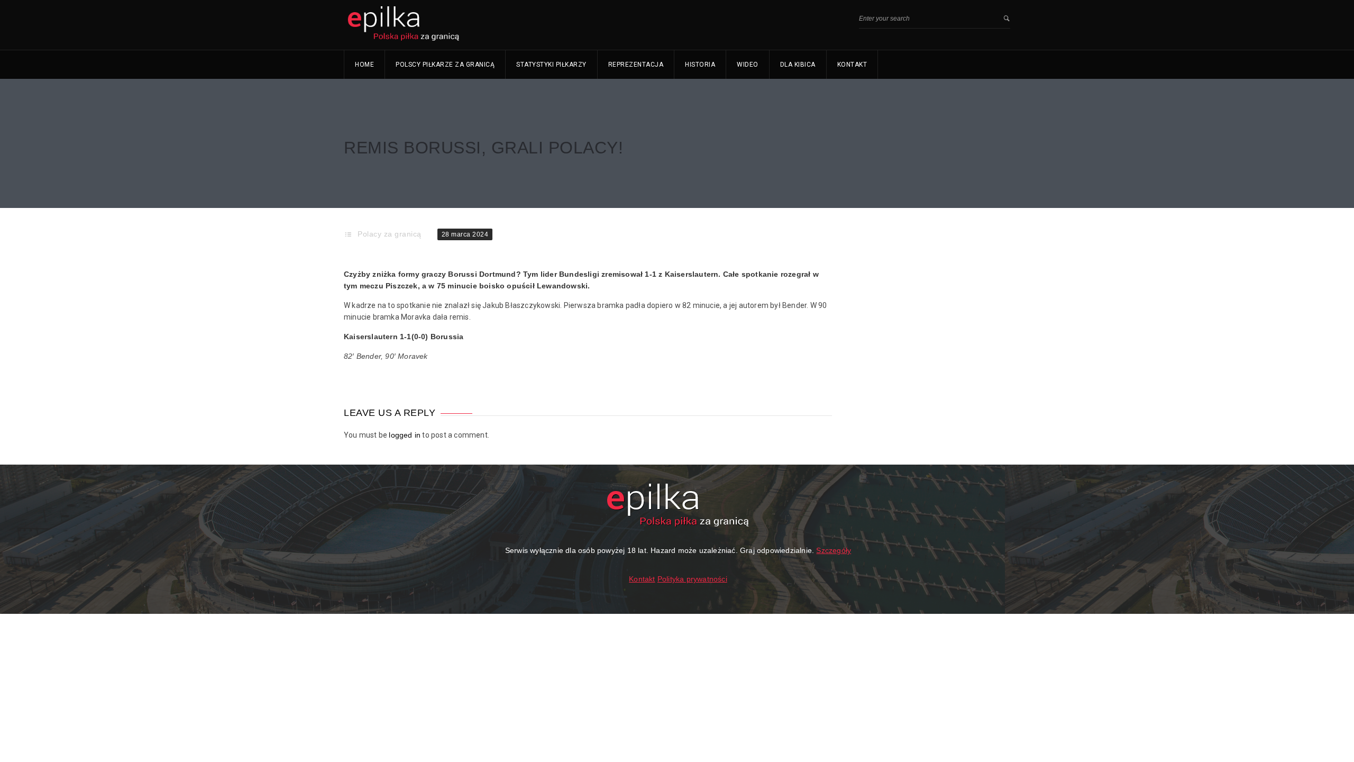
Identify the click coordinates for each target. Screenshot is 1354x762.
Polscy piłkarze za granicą (445, 64)
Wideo (747, 64)
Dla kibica (798, 64)
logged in (404, 435)
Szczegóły (833, 550)
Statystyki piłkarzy (551, 64)
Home (364, 64)
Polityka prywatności (692, 579)
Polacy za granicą (390, 234)
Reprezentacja (636, 64)
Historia (700, 64)
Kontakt (852, 64)
